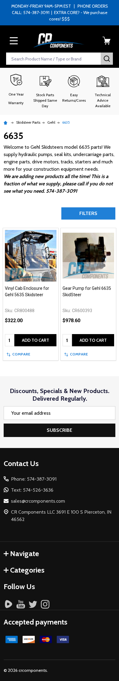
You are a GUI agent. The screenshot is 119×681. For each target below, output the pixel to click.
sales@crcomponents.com (38, 501)
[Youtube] (21, 604)
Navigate (24, 553)
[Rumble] (8, 604)
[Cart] (106, 40)
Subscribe (59, 430)
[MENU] (14, 41)
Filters (88, 213)
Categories (27, 570)
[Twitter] (33, 604)
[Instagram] (45, 604)
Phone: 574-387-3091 (33, 479)
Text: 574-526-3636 (32, 490)
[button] (45, 91)
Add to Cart (35, 340)
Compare (21, 354)
